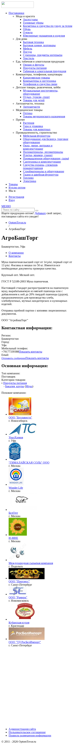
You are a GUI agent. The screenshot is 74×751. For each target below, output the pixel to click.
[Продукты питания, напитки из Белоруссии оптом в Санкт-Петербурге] (27, 638)
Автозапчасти (31, 106)
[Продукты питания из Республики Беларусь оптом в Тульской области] (18, 594)
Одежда (28, 32)
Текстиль (28, 58)
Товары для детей (34, 100)
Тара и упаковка (33, 126)
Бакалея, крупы (14, 386)
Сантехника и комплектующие (42, 161)
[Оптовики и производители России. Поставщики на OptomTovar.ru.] (17, 6)
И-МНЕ (13, 538)
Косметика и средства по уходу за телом (47, 25)
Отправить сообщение (13, 358)
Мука (29, 386)
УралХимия (16, 437)
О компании (16, 252)
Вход (12, 200)
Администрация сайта (22, 729)
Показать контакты (30, 351)
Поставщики (16, 13)
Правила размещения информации (30, 735)
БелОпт (13, 512)
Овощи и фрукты (33, 64)
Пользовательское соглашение (27, 732)
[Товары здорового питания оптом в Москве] (18, 534)
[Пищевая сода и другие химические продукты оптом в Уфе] (23, 434)
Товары (13, 184)
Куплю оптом (17, 187)
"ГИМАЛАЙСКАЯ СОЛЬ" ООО (29, 462)
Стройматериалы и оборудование (43, 171)
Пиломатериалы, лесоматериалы (43, 152)
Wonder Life (16, 487)
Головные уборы (33, 22)
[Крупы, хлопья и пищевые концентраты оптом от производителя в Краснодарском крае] (24, 619)
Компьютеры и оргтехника (39, 80)
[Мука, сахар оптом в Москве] (23, 509)
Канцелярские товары (36, 77)
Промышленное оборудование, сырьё (46, 158)
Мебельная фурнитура (36, 135)
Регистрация (16, 196)
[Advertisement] (37, 687)
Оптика (27, 113)
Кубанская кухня (19, 622)
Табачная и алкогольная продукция (44, 71)
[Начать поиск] (36, 210)
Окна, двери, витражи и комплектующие (37, 147)
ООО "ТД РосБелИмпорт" (25, 642)
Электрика (29, 181)
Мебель (27, 48)
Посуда (27, 51)
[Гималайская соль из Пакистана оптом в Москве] (15, 459)
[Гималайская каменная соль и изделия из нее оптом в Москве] (16, 484)
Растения (28, 122)
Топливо (28, 177)
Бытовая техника (33, 42)
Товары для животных (36, 129)
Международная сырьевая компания (31, 563)
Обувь (27, 29)
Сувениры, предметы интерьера (42, 55)
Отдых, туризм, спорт (36, 97)
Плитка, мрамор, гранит (38, 155)
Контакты (15, 255)
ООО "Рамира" (18, 597)
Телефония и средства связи (40, 84)
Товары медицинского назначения (44, 116)
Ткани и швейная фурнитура (40, 174)
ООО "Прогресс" (19, 581)
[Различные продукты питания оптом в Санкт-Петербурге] (27, 578)
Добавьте (40, 213)
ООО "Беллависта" (20, 417)
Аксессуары (30, 19)
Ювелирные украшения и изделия (44, 35)
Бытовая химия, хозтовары (39, 45)
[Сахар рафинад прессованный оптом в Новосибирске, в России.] (20, 414)
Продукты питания (35, 67)
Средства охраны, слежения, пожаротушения (40, 166)
